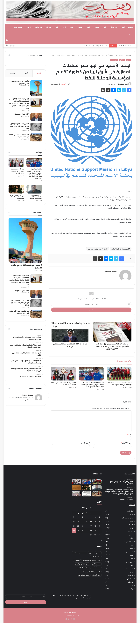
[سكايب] (119, 90)
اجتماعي (80, 27)
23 (95, 530)
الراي (64, 27)
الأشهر (39, 73)
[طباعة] (103, 90)
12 (82, 521)
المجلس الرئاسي (95, 556)
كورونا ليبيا (91, 571)
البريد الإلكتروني (126, 443)
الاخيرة (29, 27)
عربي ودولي (113, 27)
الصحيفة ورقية (18, 27)
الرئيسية (130, 27)
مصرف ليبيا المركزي (83, 575)
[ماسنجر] (113, 90)
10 (91, 521)
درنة (87, 567)
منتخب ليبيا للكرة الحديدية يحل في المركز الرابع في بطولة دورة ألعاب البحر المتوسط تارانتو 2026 (92, 384)
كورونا (132, 585)
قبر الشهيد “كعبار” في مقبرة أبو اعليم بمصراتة (19, 135)
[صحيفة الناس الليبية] (70, 12)
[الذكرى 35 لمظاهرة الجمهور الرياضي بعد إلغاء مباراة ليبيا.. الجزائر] (36, 127)
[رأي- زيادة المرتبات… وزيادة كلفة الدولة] (34, 189)
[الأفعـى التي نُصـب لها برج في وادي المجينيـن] (36, 88)
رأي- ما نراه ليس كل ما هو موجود (97, 45)
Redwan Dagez (27, 395)
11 (86, 521)
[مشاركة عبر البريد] (108, 90)
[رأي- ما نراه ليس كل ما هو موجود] (16, 189)
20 (78, 526)
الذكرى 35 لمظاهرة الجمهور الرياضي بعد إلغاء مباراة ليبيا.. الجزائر (19, 126)
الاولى (123, 27)
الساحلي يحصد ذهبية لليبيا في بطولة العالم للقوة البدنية (63, 383)
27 (78, 530)
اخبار (115, 55)
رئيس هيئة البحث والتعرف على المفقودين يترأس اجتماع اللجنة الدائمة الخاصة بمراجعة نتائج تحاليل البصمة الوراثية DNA (19, 103)
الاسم (129, 434)
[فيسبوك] (129, 90)
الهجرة (87, 564)
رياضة (89, 27)
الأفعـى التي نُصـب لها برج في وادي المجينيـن (19, 82)
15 (99, 526)
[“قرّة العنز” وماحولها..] (36, 117)
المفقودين (77, 560)
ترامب (98, 567)
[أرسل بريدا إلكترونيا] (118, 84)
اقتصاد (97, 27)
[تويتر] (124, 90)
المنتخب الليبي (96, 564)
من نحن (131, 34)
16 (95, 526)
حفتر (92, 567)
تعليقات (12, 73)
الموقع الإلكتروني (85, 443)
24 (91, 530)
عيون (132, 572)
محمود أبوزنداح (96, 575)
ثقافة (72, 27)
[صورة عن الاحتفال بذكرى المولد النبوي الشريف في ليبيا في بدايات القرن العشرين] (76, 487)
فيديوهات (131, 582)
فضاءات (48, 27)
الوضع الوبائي (78, 564)
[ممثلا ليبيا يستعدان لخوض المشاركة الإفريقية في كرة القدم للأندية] (119, 373)
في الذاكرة (38, 27)
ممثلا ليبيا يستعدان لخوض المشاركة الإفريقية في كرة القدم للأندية (119, 383)
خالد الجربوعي (129, 552)
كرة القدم (80, 567)
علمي (57, 27)
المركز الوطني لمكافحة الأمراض (91, 560)
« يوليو (100, 540)
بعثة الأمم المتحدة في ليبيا (97, 249)
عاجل (132, 558)
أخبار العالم (130, 511)
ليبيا (104, 27)
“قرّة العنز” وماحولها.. (22, 114)
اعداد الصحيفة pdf (128, 518)
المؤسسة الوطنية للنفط (120, 249)
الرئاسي (98, 553)
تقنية (132, 545)
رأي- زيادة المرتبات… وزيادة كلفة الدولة (36, 197)
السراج (91, 553)
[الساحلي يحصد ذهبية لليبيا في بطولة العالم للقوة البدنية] (63, 373)
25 (87, 530)
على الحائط (130, 568)
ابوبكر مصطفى (123, 84)
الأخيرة (26, 73)
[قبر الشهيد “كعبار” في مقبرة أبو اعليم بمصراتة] (36, 137)
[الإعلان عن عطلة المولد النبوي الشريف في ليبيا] (86, 493)
